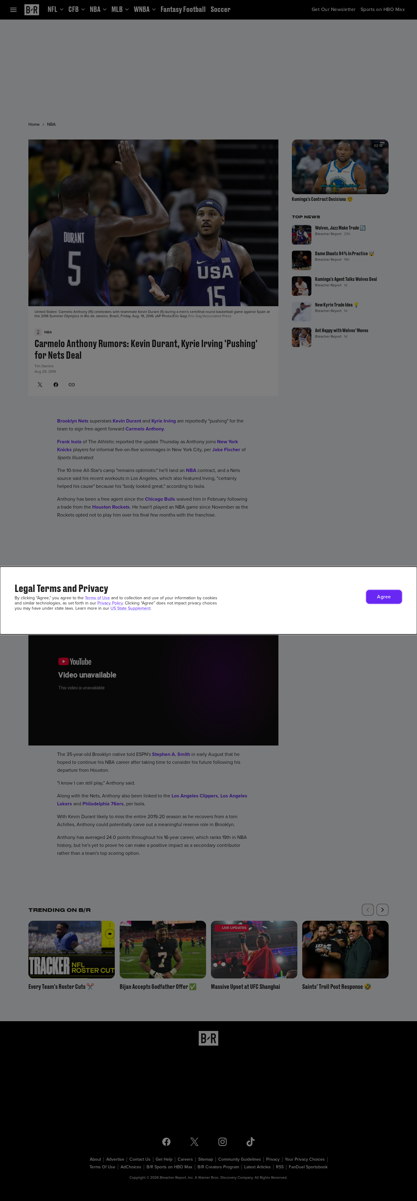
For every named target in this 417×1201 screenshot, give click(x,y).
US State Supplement (130, 608)
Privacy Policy (110, 603)
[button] (384, 597)
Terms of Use (97, 597)
